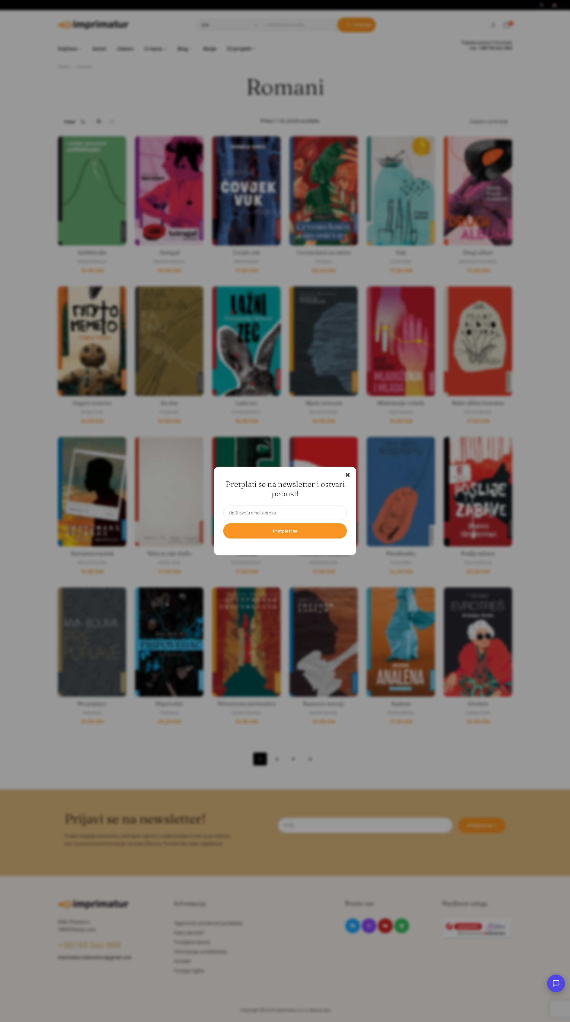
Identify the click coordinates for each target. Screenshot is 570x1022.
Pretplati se (285, 531)
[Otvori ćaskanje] (556, 983)
